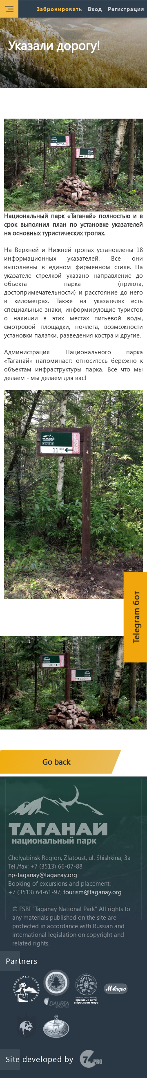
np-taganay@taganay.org (42, 875)
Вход (95, 8)
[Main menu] (9, 9)
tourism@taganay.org (92, 892)
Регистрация (126, 8)
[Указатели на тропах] (73, 165)
